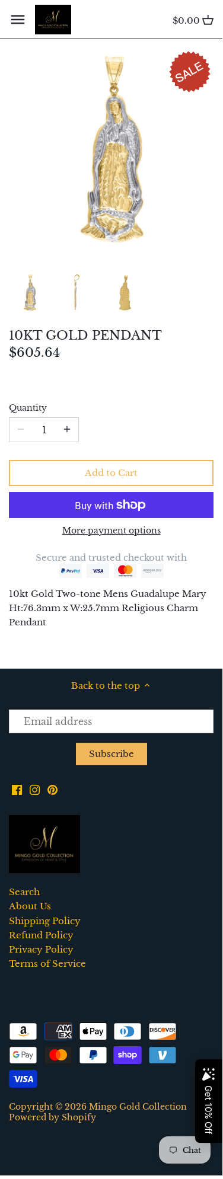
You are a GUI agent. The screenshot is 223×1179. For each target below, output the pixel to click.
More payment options (111, 530)
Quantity (28, 408)
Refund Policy (41, 935)
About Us (30, 906)
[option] (29, 293)
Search (24, 891)
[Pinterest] (52, 788)
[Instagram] (35, 788)
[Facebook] (17, 788)
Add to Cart (111, 472)
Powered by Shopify (52, 1118)
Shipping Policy (45, 920)
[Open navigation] (18, 19)
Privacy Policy (41, 949)
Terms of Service (47, 963)
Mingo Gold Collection (138, 1107)
